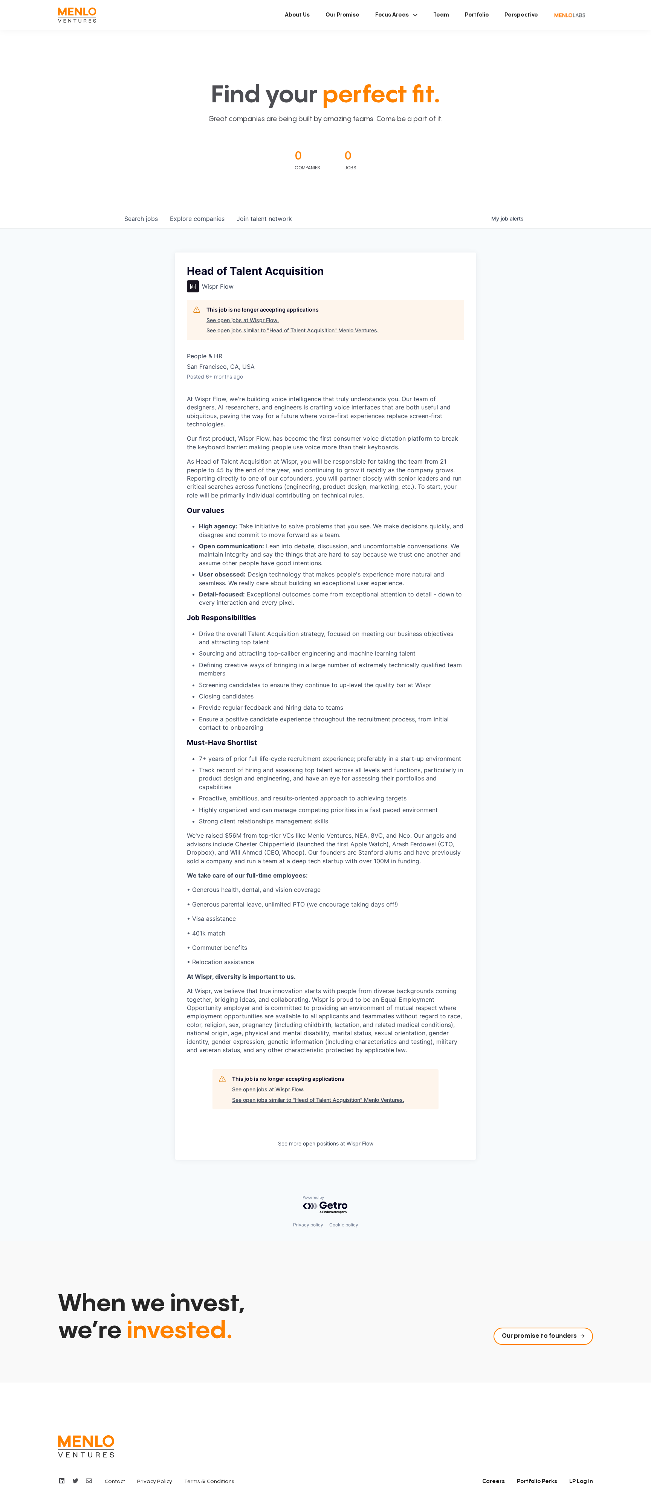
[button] (396, 15)
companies (197, 218)
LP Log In (581, 1481)
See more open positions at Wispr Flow (325, 1143)
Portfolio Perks (537, 1481)
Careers (493, 1481)
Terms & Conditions (209, 1481)
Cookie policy (343, 1225)
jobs (141, 218)
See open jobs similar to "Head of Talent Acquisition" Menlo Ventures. (292, 330)
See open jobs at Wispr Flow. (242, 320)
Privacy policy (308, 1225)
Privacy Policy (154, 1481)
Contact (115, 1481)
